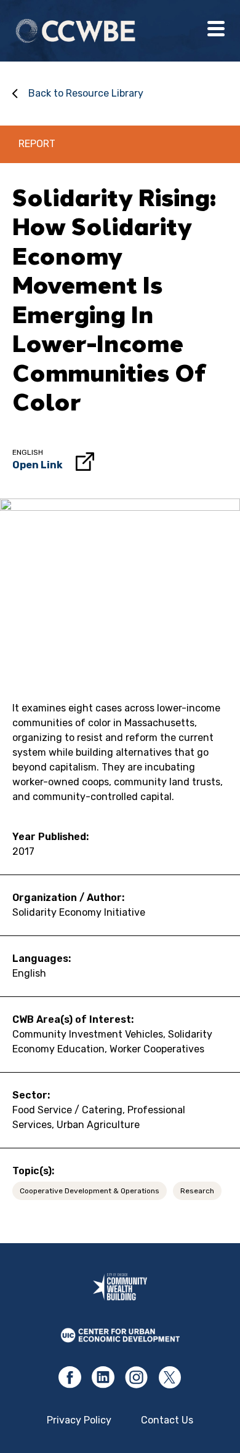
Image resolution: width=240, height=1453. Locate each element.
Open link (37, 465)
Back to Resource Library (85, 93)
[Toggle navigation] (216, 31)
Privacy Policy (79, 1420)
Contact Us (167, 1420)
